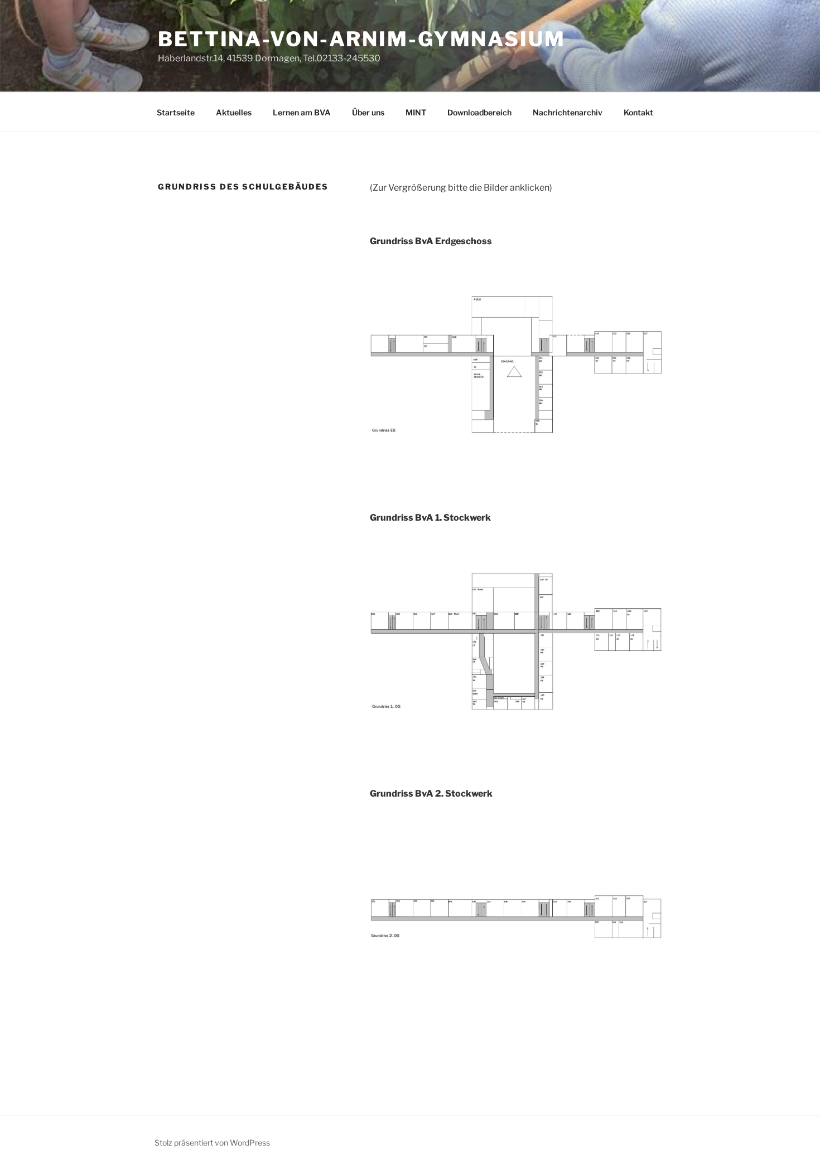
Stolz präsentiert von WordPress (212, 1142)
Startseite (176, 112)
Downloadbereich (479, 112)
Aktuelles (234, 112)
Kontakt (638, 112)
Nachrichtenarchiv (567, 112)
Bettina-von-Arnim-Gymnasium (362, 39)
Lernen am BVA (302, 112)
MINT (416, 112)
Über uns (368, 112)
